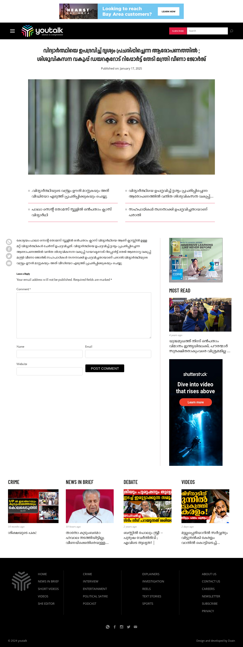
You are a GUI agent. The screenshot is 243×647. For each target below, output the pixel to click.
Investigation (153, 581)
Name (20, 347)
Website (22, 364)
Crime (87, 574)
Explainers (150, 574)
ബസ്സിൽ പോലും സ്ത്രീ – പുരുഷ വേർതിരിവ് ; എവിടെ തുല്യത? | (143, 538)
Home (42, 574)
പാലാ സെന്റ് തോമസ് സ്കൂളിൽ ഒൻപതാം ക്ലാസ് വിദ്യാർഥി (72, 212)
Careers (208, 589)
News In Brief (48, 581)
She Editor (46, 603)
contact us (211, 581)
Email (88, 347)
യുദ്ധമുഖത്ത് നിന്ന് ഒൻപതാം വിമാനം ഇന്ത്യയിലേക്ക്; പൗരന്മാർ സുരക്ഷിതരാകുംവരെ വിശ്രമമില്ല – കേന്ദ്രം (199, 346)
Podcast (89, 603)
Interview (90, 581)
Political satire (95, 596)
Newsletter (211, 596)
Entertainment (95, 589)
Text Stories (151, 596)
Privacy (208, 611)
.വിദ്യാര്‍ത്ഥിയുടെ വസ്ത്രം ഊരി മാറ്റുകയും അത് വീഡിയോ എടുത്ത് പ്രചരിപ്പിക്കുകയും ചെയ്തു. (70, 193)
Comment (24, 289)
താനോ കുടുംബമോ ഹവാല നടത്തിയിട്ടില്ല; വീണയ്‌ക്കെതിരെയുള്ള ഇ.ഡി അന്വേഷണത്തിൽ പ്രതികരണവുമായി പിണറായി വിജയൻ (87, 538)
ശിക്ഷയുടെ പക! (22, 533)
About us (209, 574)
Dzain (231, 640)
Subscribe (178, 31)
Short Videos (48, 589)
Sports (147, 603)
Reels (146, 589)
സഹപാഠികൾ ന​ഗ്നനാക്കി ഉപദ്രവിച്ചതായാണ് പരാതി (168, 212)
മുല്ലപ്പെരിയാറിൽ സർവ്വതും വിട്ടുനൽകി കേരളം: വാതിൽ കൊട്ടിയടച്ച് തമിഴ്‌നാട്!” (204, 538)
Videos (43, 596)
